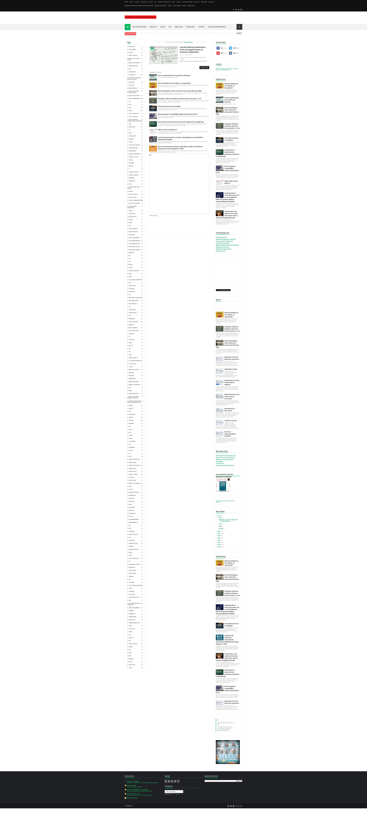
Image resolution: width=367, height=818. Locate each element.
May (220, 526)
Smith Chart (132, 573)
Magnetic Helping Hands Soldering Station (227, 245)
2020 (219, 542)
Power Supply (133, 471)
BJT (156, 1)
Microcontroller (134, 393)
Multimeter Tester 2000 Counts (224, 459)
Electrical (132, 234)
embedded (131, 252)
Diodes (130, 210)
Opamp (130, 438)
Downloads (191, 5)
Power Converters (134, 459)
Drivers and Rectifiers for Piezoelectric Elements (174, 75)
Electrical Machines (134, 240)
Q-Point (131, 489)
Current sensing (133, 175)
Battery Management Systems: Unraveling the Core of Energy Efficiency (227, 69)
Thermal (131, 610)
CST (152, 48)
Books (184, 5)
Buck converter (133, 116)
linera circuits (133, 357)
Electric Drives (133, 228)
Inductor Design (133, 321)
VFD (130, 640)
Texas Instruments (134, 607)
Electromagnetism (134, 243)
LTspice (131, 366)
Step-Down (132, 594)
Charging (131, 139)
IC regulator (132, 309)
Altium (130, 52)
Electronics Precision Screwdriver (225, 457)
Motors (131, 408)
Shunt (130, 555)
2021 (219, 540)
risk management (134, 519)
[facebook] (233, 9)
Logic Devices (132, 363)
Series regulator (133, 549)
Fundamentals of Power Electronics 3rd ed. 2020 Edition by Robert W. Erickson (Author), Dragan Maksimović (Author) (227, 197)
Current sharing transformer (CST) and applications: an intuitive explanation (193, 49)
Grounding (132, 291)
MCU (130, 387)
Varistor (131, 637)
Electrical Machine (134, 237)
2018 (219, 547)
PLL (130, 453)
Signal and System (134, 564)
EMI (129, 258)
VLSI (130, 649)
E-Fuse (130, 222)
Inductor (144, 1)
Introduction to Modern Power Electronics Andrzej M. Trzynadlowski (180, 122)
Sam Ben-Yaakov (133, 522)
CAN (130, 124)
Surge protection (134, 597)
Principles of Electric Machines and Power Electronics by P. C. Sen (179, 99)
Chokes (131, 142)
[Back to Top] (241, 806)
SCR (130, 537)
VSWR (130, 652)
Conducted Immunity (135, 154)
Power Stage (132, 468)
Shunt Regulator (134, 558)
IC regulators (133, 312)
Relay (130, 504)
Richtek (131, 516)
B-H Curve (131, 85)
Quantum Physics (134, 492)
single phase (132, 570)
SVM (130, 600)
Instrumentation (133, 330)
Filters (131, 267)
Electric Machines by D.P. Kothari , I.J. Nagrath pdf (174, 83)
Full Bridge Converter (135, 279)
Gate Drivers (177, 5)
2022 (219, 538)
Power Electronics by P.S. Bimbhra (169, 106)
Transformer (132, 616)
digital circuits (133, 194)
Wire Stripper (219, 461)
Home (126, 1)
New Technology (131, 785)
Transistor (132, 619)
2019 (219, 544)
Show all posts (188, 42)
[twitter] (236, 9)
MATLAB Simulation (132, 798)
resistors (131, 510)
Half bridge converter (135, 297)
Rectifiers (131, 498)
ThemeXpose (128, 805)
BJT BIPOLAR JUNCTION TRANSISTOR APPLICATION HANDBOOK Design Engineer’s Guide (227, 640)
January (221, 528)
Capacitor (204, 1)
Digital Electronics (134, 203)
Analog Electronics (134, 62)
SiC (129, 561)
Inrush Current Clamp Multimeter (225, 465)
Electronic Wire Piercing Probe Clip (225, 455)
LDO (130, 348)
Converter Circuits (230, 420)
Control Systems (187, 1)
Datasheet (132, 178)
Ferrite (131, 264)
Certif (130, 133)
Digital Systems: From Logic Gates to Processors (231, 397)
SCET (130, 528)
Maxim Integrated (134, 381)
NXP (130, 432)
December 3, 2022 (222, 730)
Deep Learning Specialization (134, 787)
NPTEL (130, 429)
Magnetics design (134, 369)
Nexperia (131, 423)
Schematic (131, 531)
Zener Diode (132, 664)
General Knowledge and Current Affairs (137, 789)
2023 (219, 535)
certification (132, 136)
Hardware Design (133, 300)
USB (130, 634)
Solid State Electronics (135, 585)
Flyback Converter (134, 270)
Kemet (130, 342)
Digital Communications (135, 200)
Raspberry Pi (132, 495)
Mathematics (132, 378)
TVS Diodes (132, 628)
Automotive (132, 74)
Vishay (130, 646)
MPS (130, 411)
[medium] (236, 806)
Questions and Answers (217, 27)
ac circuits (132, 46)
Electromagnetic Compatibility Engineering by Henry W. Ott (177, 114)
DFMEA (179, 1)
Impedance (132, 318)
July (220, 518)
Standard (131, 591)
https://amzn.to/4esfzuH (222, 247)
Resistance (132, 507)
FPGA (130, 276)
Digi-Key (131, 191)
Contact (137, 1)
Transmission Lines (134, 622)
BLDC (130, 104)
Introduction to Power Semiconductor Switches (231, 382)
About (131, 1)
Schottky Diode (133, 534)
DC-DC (173, 1)
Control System (133, 157)
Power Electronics (164, 1)
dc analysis (132, 181)
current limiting (133, 172)
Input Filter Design (230, 369)
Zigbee (130, 667)
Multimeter (132, 414)
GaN (130, 282)
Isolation (131, 339)
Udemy (130, 631)
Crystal (131, 166)
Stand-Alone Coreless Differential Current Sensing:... (228, 520)
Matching (131, 372)
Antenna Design (133, 66)
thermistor (132, 613)
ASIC (130, 68)
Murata (131, 417)
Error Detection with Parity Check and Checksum (140, 795)
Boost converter (133, 113)
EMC (130, 255)
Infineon (131, 324)
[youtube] (239, 9)
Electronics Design (139, 27)
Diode (170, 5)
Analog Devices (133, 55)
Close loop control (134, 145)
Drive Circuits (133, 216)
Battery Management (135, 98)
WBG (130, 655)
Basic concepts (133, 88)
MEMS (130, 390)
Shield (130, 552)
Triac (130, 625)
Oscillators (132, 441)
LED (130, 351)
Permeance (132, 447)
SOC (130, 579)
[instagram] (241, 9)
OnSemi (131, 435)
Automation (132, 72)
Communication (133, 148)
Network (131, 420)
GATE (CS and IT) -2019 (133, 793)
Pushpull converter (135, 483)
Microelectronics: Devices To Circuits (133, 397)
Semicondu (132, 540)
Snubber (131, 576)
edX (130, 225)
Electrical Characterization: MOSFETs (230, 434)
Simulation (179, 27)
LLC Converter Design (135, 360)
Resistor (211, 1)
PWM (130, 486)
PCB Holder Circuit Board (223, 243)
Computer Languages (133, 781)
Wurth (130, 661)
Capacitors (132, 127)
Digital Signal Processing (132, 207)
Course (131, 160)
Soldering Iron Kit (220, 251)
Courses (201, 27)
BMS (130, 107)
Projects (131, 477)
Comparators (132, 151)
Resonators (132, 513)
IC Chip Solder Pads (221, 237)
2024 (219, 533)
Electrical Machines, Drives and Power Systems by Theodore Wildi (179, 91)
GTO (130, 294)
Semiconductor (133, 543)
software (131, 582)
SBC (130, 525)
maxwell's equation (134, 384)
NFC (130, 426)
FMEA (130, 273)
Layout (131, 345)
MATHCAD (131, 375)
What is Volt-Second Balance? (167, 130)
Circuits (196, 1)
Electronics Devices (134, 249)
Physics (131, 450)
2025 (219, 531)
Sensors (131, 546)
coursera (131, 163)
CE (129, 130)
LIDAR (130, 354)
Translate (177, 794)
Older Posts (204, 67)
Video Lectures (133, 643)
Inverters (131, 333)
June (220, 524)
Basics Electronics (161, 5)
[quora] (239, 806)
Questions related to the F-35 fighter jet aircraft (139, 791)
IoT (129, 336)
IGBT (130, 315)
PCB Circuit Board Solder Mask (224, 241)
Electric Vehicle (133, 231)
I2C (129, 306)
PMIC (130, 456)
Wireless (131, 658)
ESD (130, 261)
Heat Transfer (133, 303)
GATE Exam (131, 288)
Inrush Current (133, 327)
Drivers (131, 219)
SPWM (130, 588)
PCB (169, 27)
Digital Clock (132, 197)
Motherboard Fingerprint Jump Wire (226, 239)
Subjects (153, 27)
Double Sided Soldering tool (223, 249)
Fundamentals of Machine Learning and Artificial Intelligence (142, 782)
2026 (219, 516)
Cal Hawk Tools (220, 463)
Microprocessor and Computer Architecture (139, 5)
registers (131, 501)
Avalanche (132, 82)
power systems (133, 474)
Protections (132, 480)
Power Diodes (132, 462)
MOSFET (151, 1)
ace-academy (132, 49)
